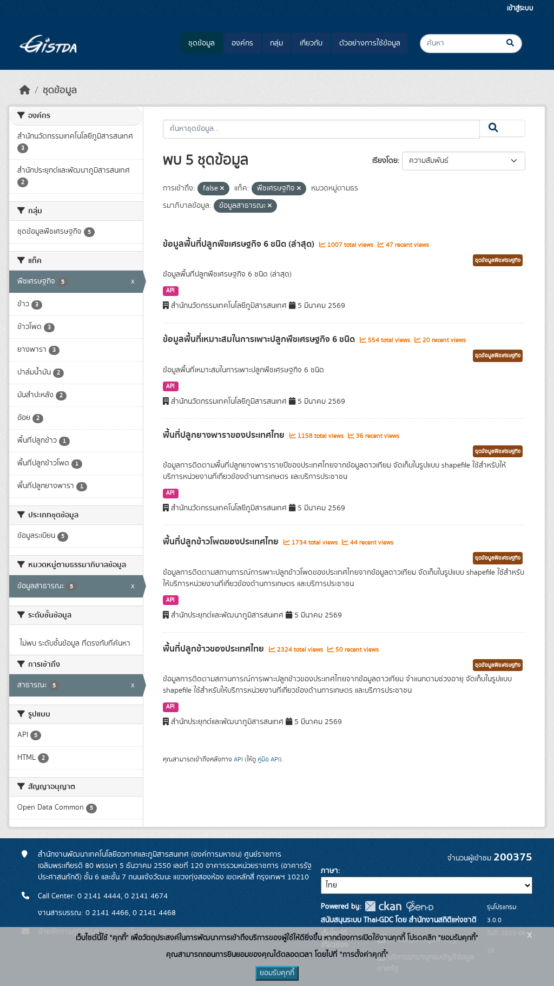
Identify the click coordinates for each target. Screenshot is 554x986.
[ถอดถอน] (222, 189)
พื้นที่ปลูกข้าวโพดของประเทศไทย (222, 542)
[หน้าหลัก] (24, 90)
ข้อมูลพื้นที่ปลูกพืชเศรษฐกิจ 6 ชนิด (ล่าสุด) (239, 244)
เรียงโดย (385, 160)
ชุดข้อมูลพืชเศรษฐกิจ (497, 260)
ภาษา (329, 870)
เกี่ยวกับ (311, 43)
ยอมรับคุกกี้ (277, 973)
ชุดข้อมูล (201, 43)
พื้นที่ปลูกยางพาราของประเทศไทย (225, 435)
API (170, 290)
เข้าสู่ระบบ (520, 8)
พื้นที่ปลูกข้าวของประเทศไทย (214, 649)
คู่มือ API (269, 759)
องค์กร (242, 43)
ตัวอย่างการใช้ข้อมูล (369, 43)
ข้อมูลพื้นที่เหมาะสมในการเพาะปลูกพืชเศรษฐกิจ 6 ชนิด (260, 339)
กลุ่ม (276, 43)
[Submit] (519, 43)
